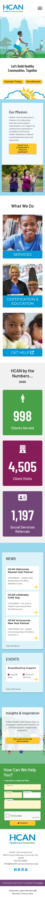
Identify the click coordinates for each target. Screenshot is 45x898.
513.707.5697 (20, 861)
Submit (24, 823)
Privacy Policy (27, 894)
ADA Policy (16, 894)
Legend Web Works (27, 891)
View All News (12, 646)
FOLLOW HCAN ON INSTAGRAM (22, 740)
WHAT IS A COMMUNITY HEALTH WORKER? (22, 148)
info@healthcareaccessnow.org (21, 863)
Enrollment (33, 81)
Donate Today (13, 81)
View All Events (13, 689)
